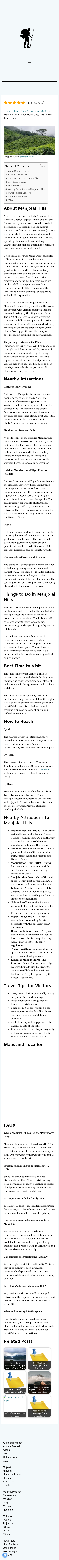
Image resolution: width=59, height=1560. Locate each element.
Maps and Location (17, 196)
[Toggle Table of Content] (41, 166)
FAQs (10, 200)
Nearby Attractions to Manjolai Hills (26, 189)
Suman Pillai (27, 156)
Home (7, 111)
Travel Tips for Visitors (19, 193)
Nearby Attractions (17, 174)
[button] (29, 61)
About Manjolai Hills (18, 171)
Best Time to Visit (17, 182)
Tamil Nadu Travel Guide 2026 (31, 111)
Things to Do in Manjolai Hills (23, 178)
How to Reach (14, 185)
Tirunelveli (44, 769)
